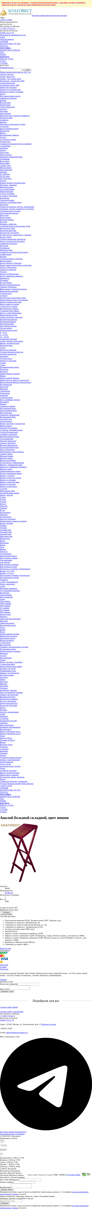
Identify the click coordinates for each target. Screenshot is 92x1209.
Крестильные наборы (8, 558)
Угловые (3, 528)
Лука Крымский (6, 439)
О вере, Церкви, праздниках (11, 341)
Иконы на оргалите (8, 484)
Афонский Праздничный (10, 619)
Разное (3, 779)
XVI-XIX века (6, 178)
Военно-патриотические (10, 285)
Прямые (3, 525)
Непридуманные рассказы (10, 302)
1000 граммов (5, 604)
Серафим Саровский (8, 434)
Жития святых (6, 168)
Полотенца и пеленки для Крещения (15, 569)
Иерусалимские (6, 597)
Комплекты (4, 278)
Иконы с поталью (7, 476)
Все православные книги (10, 96)
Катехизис (4, 205)
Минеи (3, 133)
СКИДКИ (4, 41)
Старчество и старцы (8, 306)
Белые (2, 541)
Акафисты (4, 120)
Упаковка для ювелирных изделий (14, 647)
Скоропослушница (7, 406)
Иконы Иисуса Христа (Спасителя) (14, 380)
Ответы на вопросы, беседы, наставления (17, 207)
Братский (4, 621)
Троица (3, 755)
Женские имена (6, 458)
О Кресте (4, 296)
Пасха (2, 736)
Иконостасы (5, 539)
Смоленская (5, 391)
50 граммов (4, 610)
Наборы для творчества (9, 673)
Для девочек (5, 562)
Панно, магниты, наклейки (11, 662)
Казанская (4, 387)
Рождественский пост (9, 703)
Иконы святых (6, 426)
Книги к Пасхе (6, 738)
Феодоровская (6, 413)
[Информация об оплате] (46, 958)
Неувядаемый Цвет (8, 417)
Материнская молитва (9, 291)
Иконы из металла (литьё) (10, 478)
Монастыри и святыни (9, 775)
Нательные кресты (7, 638)
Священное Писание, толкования (13, 781)
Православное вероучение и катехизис (16, 265)
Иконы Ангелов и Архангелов (12, 424)
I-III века (3, 172)
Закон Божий (5, 113)
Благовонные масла (8, 625)
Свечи (2, 586)
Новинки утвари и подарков (11, 92)
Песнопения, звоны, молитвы (12, 777)
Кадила (3, 504)
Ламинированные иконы (10, 471)
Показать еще (5, 948)
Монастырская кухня (8, 315)
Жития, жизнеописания (9, 343)
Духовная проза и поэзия (10, 211)
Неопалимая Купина (8, 411)
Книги (2, 708)
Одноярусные (5, 530)
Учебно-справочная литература (13, 239)
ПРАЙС (3, 54)
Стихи (2, 348)
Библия (3, 100)
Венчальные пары (7, 491)
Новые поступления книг (10, 90)
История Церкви (7, 220)
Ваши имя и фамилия (8, 984)
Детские (3, 272)
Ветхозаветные (6, 170)
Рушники (4, 580)
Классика (4, 372)
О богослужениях (7, 194)
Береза (2, 545)
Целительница (6, 421)
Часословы (4, 152)
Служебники (5, 146)
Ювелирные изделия (8, 636)
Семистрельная (6, 398)
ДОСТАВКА (5, 48)
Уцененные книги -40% (9, 85)
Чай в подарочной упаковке (11, 692)
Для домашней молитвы (10, 591)
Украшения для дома (8, 721)
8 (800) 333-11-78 (7, 33)
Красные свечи (6, 745)
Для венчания (5, 554)
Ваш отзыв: (4, 989)
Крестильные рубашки (9, 565)
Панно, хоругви (6, 495)
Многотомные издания (9, 304)
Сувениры (4, 719)
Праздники (4, 198)
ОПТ (2, 52)
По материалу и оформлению (12, 463)
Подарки (3, 710)
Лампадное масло (7, 623)
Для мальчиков (6, 560)
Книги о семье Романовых (11, 313)
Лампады (4, 515)
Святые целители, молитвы (11, 317)
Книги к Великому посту (10, 732)
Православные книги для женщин (14, 300)
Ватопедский (5, 614)
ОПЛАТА (4, 46)
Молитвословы (6, 118)
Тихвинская (5, 393)
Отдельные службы (8, 139)
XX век (3, 181)
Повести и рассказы (8, 350)
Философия (4, 163)
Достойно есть (6, 419)
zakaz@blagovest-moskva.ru (17, 1033)
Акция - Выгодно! (7, 77)
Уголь (2, 627)
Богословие (4, 161)
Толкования (5, 159)
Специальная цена (7, 83)
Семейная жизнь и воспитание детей (15, 226)
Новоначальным (6, 191)
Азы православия (7, 189)
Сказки (3, 363)
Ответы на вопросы (8, 270)
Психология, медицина (9, 233)
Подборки (4, 280)
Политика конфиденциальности (13, 1132)
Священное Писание (8, 244)
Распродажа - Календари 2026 (12, 81)
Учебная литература (8, 354)
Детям (2, 714)
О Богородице (6, 293)
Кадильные (4, 593)
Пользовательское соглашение (12, 1134)
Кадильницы (5, 512)
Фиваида (3, 617)
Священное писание (8, 98)
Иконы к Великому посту (10, 734)
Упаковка (4, 723)
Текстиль (3, 506)
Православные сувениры (10, 651)
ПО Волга (9, 893)
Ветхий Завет (5, 103)
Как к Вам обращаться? (9, 1180)
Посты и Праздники (8, 267)
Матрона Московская (8, 445)
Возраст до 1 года (7, 571)
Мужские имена (6, 456)
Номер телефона (6, 1182)
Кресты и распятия (7, 519)
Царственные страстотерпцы (12, 452)
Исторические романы (9, 309)
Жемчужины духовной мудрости (13, 289)
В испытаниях (6, 283)
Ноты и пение (6, 155)
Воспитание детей (7, 228)
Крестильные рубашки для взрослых (15, 575)
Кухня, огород (6, 237)
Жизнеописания (6, 187)
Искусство (4, 215)
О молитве (4, 126)
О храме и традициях (8, 196)
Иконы (3, 742)
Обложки (4, 688)
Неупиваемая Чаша (8, 408)
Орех (2, 547)
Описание (4, 969)
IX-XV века (5, 176)
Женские (3, 684)
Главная (3, 812)
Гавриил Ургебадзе (8, 443)
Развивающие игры (8, 671)
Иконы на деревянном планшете (13, 467)
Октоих (3, 137)
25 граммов (4, 608)
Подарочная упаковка (9, 699)
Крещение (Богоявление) (10, 727)
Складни (3, 489)
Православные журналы (10, 374)
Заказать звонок (7, 1190)
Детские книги (6, 328)
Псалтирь (4, 111)
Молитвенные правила (9, 135)
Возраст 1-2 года (7, 573)
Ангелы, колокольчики (9, 712)
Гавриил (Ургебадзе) (8, 287)
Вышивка (4, 751)
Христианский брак (8, 231)
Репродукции (5, 218)
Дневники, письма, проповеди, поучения (17, 209)
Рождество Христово (8, 706)
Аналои (3, 502)
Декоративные (6, 595)
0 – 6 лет (3, 332)
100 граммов (5, 601)
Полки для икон (6, 523)
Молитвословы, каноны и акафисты (15, 116)
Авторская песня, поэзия (10, 766)
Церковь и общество (8, 224)
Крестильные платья (8, 567)
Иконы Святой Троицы (9, 378)
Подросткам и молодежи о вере (13, 298)
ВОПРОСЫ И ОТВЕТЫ (10, 50)
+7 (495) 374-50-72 (7, 28)
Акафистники (5, 254)
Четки (2, 632)
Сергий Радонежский (9, 432)
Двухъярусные (6, 532)
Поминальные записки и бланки (13, 521)
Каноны (3, 122)
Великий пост (6, 729)
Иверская (4, 389)
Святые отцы (5, 165)
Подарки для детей (7, 669)
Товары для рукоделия (9, 695)
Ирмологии (4, 131)
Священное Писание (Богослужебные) (16, 144)
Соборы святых (6, 454)
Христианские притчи (9, 213)
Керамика (4, 653)
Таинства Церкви (7, 200)
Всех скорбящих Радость (10, 400)
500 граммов (5, 612)
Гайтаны (3, 508)
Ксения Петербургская (9, 447)
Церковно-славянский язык (11, 157)
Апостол (3, 109)
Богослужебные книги (9, 129)
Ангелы (3, 656)
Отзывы (3, 980)
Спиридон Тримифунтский (11, 430)
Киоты (3, 630)
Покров (3, 404)
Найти (28, 70)
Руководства (5, 142)
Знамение (4, 395)
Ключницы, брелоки (8, 690)
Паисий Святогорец (8, 441)
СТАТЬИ (3, 63)
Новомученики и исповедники (12, 183)
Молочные (4, 543)
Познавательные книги (9, 367)
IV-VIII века (5, 174)
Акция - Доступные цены (10, 79)
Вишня (3, 549)
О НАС (3, 61)
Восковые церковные (8, 588)
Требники (4, 148)
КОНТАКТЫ (4, 57)
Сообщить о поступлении (6, 913)
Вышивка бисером (7, 697)
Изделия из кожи (7, 675)
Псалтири (4, 246)
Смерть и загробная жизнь (11, 202)
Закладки (4, 677)
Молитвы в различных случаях (12, 124)
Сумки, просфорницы (9, 582)
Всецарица (4, 402)
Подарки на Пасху (7, 740)
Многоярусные (6, 536)
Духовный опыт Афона (9, 311)
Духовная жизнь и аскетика (11, 259)
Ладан (2, 599)
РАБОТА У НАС (7, 59)
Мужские (4, 682)
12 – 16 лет (4, 337)
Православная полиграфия (11, 666)
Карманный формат (8, 322)
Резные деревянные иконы (11, 473)
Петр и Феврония (7, 450)
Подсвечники (5, 517)
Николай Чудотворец (8, 428)
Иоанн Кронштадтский (9, 437)
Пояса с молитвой (7, 584)
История (3, 222)
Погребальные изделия (9, 578)
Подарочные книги (8, 649)
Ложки (3, 660)
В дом (2, 510)
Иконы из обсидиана (8, 486)
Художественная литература (11, 352)
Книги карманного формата (11, 276)
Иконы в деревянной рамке (11, 465)
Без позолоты (5, 645)
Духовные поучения (8, 771)
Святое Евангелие (7, 107)
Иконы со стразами (8, 480)
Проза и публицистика (9, 274)
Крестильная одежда (8, 556)
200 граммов (5, 606)
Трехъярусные (6, 534)
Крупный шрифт (7, 324)
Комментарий (5, 1187)
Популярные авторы (8, 326)
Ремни (2, 679)
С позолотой (5, 643)
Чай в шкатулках (7, 725)
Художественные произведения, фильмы (16, 784)
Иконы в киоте (6, 469)
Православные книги (8, 330)
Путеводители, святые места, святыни (15, 235)
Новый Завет (5, 105)
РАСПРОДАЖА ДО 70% (10, 44)
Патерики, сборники (8, 185)
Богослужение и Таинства (10, 263)
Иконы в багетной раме (9, 482)
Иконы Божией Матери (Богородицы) (15, 382)
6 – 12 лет (4, 335)
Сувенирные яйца (7, 664)
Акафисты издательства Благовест (14, 252)
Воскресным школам (8, 319)
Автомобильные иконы (9, 493)
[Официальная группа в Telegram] (46, 1130)
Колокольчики (6, 658)
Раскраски (4, 356)
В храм (3, 499)
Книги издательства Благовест (12, 241)
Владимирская (6, 385)
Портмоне (4, 686)
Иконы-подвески (7, 640)
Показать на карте (48, 1024)
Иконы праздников (8, 460)
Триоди (3, 150)
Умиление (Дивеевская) (9, 415)
